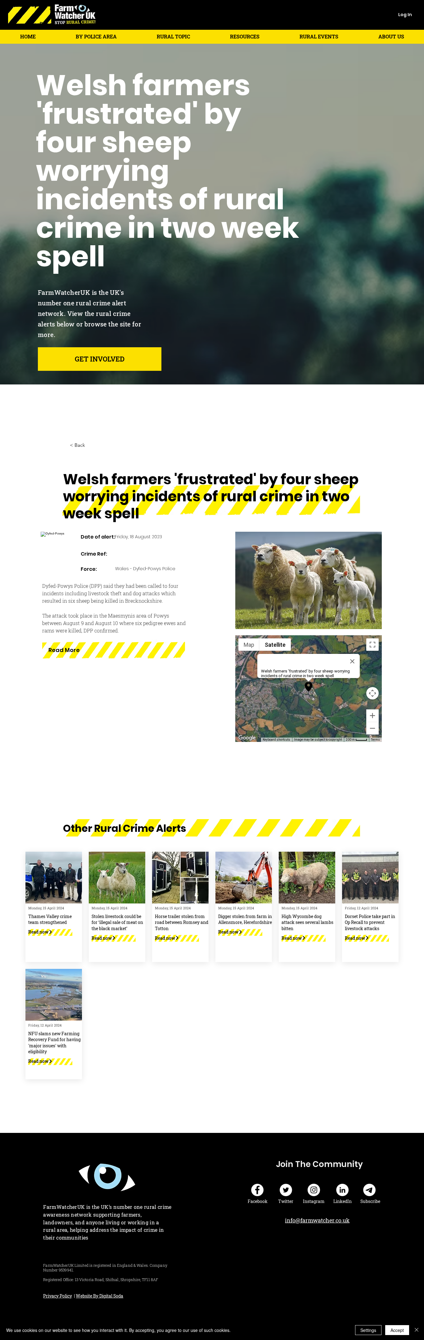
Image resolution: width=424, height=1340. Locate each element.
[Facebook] (257, 1190)
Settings (368, 1330)
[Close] (416, 1330)
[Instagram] (314, 1190)
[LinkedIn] (342, 1190)
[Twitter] (286, 1190)
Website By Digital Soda (99, 1296)
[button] (96, 36)
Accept (397, 1330)
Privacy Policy (57, 1296)
